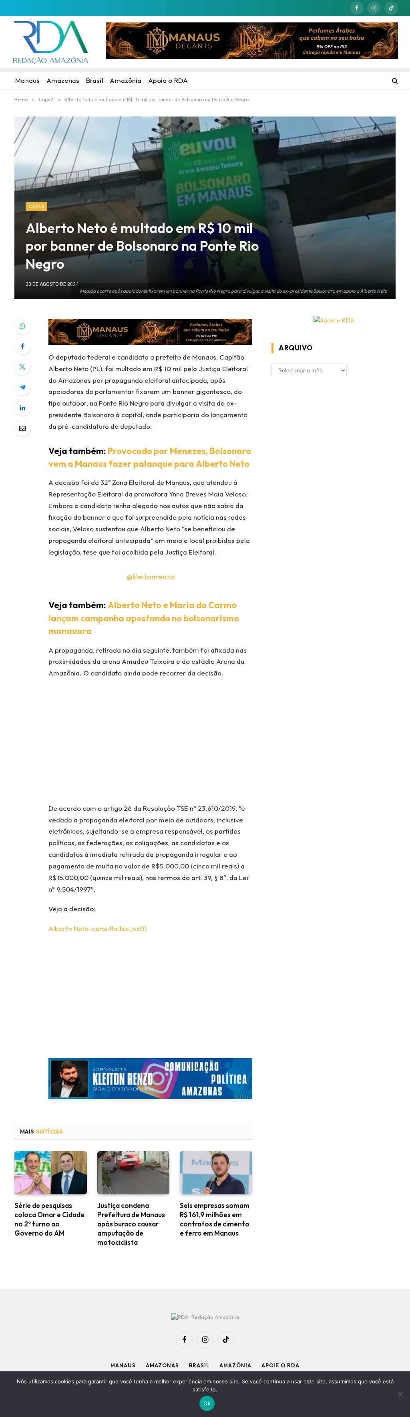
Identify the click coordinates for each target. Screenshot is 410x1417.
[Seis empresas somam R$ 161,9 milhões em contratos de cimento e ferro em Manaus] (216, 1172)
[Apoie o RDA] (333, 320)
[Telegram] (22, 387)
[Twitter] (22, 367)
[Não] (400, 1394)
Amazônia (235, 1365)
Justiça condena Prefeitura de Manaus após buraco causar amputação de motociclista (131, 1223)
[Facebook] (22, 346)
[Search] (394, 80)
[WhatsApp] (22, 326)
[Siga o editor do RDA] (150, 1080)
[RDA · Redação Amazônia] (50, 42)
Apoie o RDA (280, 1365)
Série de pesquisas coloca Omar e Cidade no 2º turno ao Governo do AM (49, 1219)
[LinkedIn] (22, 408)
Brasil (199, 1365)
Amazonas (162, 1365)
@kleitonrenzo (151, 576)
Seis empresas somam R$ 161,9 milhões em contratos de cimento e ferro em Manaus (214, 1219)
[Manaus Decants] (252, 42)
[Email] (22, 428)
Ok (207, 1403)
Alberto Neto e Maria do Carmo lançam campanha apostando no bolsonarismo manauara (143, 618)
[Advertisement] (167, 743)
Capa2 (36, 206)
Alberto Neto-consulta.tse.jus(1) (97, 928)
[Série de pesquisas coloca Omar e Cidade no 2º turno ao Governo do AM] (50, 1172)
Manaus (123, 1365)
